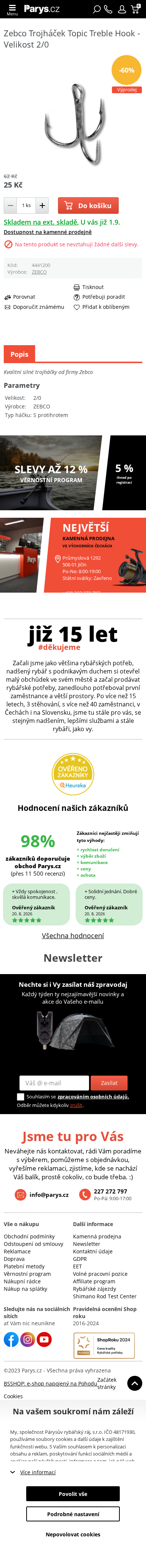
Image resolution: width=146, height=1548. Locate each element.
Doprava (14, 1258)
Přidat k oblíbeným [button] (106, 307)
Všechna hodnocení (73, 935)
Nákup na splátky (25, 1288)
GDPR (80, 1258)
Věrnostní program (27, 1273)
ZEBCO (39, 271)
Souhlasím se (41, 1096)
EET (77, 1266)
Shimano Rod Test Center (105, 1296)
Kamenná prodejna (97, 1236)
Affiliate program (94, 1281)
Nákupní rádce (22, 1281)
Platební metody (24, 1266)
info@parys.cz (49, 1194)
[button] (122, 9)
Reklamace (17, 1251)
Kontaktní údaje (93, 1251)
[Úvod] (44, 9)
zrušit (76, 1105)
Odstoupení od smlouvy (33, 1243)
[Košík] (135, 9)
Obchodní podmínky (29, 1236)
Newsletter (86, 1243)
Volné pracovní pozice (100, 1273)
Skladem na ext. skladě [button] (40, 222)
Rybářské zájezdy (94, 1288)
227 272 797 (110, 1191)
